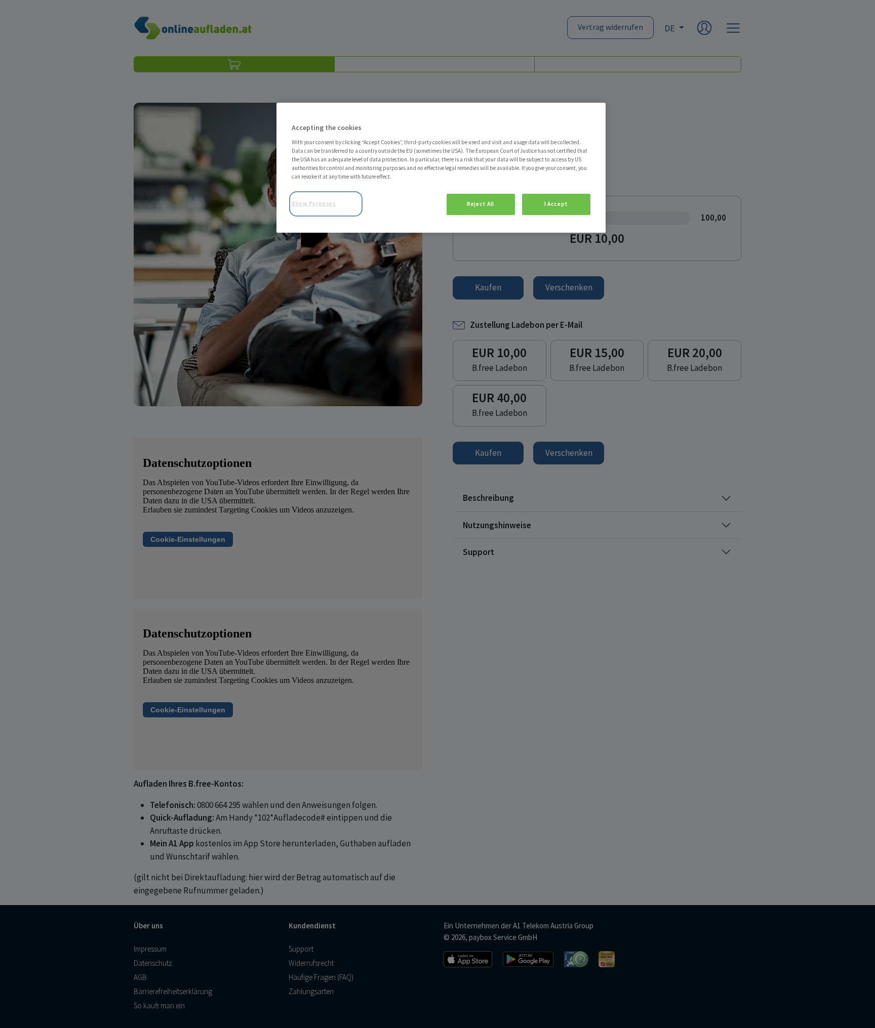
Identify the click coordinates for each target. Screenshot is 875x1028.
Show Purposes (314, 203)
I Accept (556, 203)
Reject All (480, 203)
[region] (441, 168)
